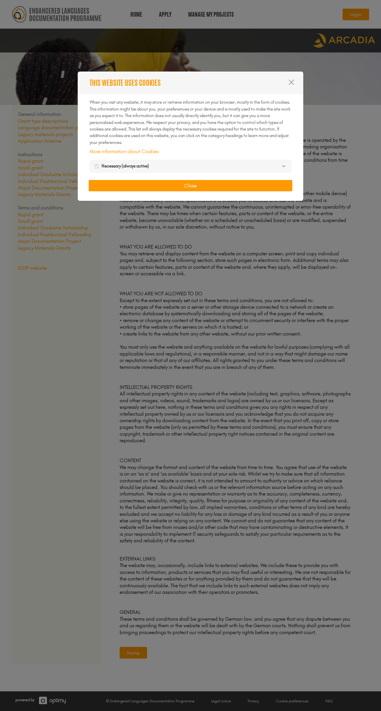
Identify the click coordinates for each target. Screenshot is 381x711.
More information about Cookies (124, 151)
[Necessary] (283, 166)
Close (190, 186)
